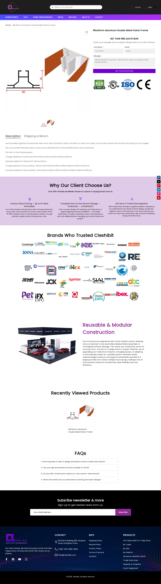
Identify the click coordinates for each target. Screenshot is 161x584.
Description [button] (13, 136)
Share (86, 32)
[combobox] (78, 7)
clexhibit (76, 577)
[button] (150, 7)
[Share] (86, 32)
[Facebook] (6, 559)
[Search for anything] (76, 7)
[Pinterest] (13, 559)
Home (8, 25)
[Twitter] (26, 559)
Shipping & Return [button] (36, 136)
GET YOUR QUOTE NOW (124, 71)
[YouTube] (20, 559)
